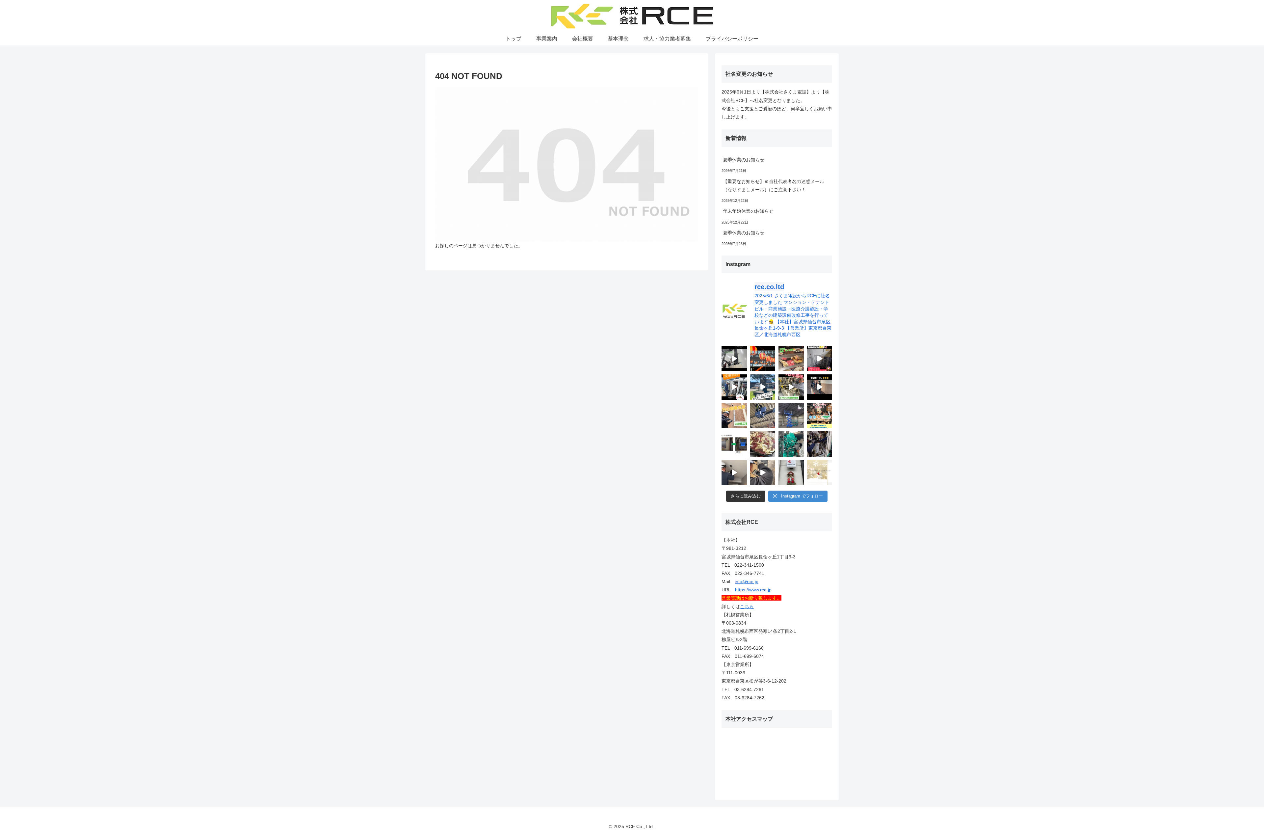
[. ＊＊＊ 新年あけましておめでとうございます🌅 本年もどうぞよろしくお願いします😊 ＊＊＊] (791, 472)
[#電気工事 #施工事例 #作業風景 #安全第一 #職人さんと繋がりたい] (734, 387)
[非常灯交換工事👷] (734, 472)
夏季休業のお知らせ (743, 159)
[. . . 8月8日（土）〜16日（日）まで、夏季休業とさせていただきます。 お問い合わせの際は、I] (763, 358)
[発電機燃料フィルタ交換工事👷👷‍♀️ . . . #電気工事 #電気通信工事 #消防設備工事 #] (791, 444)
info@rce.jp (746, 581)
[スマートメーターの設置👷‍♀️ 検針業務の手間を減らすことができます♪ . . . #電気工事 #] (734, 444)
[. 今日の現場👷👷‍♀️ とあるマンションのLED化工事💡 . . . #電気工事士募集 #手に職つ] (734, 415)
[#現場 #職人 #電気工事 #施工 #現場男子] (819, 387)
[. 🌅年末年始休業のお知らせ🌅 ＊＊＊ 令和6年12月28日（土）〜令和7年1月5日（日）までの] (819, 472)
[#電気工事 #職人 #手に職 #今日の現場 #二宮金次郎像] (763, 387)
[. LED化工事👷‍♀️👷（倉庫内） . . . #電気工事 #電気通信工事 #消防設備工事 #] (763, 415)
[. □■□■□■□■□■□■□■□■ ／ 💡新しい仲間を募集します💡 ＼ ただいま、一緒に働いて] (819, 415)
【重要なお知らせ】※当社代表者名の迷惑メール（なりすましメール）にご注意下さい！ (773, 185)
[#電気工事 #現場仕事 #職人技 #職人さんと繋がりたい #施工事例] (791, 387)
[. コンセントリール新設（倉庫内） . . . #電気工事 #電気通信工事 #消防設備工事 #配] (791, 415)
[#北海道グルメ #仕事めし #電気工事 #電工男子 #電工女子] (791, 358)
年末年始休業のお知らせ (748, 211)
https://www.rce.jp (753, 589)
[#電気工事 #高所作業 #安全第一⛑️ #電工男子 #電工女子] (734, 358)
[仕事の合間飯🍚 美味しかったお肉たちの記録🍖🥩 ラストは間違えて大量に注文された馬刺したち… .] (763, 444)
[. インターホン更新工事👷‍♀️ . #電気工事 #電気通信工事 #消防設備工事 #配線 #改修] (763, 472)
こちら (747, 606)
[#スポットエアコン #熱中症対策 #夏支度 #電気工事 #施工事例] (819, 358)
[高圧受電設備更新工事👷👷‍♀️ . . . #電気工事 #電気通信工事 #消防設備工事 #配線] (819, 444)
